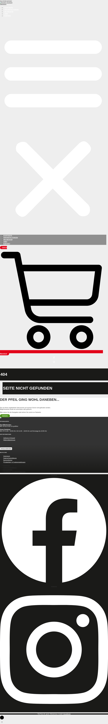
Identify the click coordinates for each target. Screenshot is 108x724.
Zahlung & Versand (9, 438)
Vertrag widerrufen (6, 448)
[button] (53, 125)
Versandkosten (67, 714)
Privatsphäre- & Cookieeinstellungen (14, 462)
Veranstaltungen (11, 9)
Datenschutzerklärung (10, 458)
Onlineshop (8, 11)
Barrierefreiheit (7, 460)
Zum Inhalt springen (6, 1)
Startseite (8, 7)
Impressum (6, 456)
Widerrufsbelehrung (9, 440)
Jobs (6, 14)
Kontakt (7, 16)
